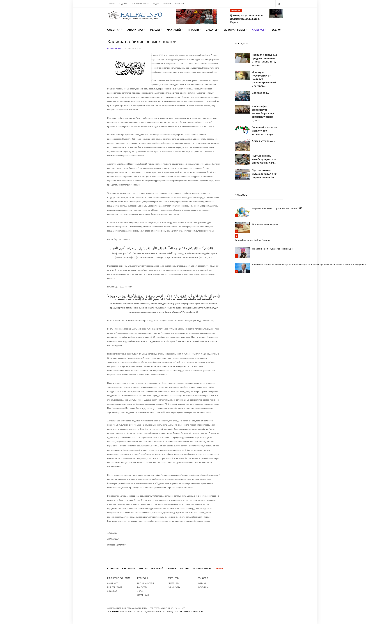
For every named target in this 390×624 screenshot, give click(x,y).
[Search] (279, 3)
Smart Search (143, 595)
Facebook (201, 583)
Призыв (194, 30)
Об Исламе (112, 591)
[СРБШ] (196, 16)
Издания (123, 3)
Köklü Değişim (173, 587)
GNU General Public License (191, 612)
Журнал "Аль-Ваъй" (145, 583)
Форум (140, 591)
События (114, 30)
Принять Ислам (114, 587)
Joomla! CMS (113, 612)
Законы (212, 30)
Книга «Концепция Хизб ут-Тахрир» (252, 240)
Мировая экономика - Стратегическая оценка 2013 (277, 208)
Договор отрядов (140, 3)
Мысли (155, 30)
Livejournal (203, 587)
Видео (156, 3)
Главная (111, 3)
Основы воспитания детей (265, 224)
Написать (179, 3)
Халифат (258, 30)
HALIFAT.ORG (142, 587)
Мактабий (174, 30)
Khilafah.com (173, 583)
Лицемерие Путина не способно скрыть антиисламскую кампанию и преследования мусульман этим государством (309, 264)
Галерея (167, 3)
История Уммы (234, 30)
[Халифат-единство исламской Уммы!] (135, 15)
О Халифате (112, 583)
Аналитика (135, 30)
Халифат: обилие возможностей (141, 41)
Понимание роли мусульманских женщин (272, 248)
